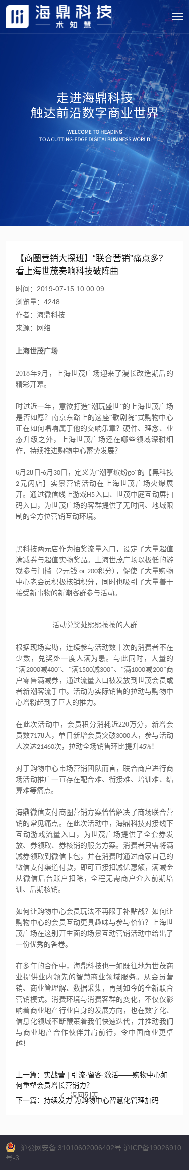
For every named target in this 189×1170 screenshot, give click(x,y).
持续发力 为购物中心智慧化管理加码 (87, 1100)
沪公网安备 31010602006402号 (71, 1148)
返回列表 (84, 1095)
